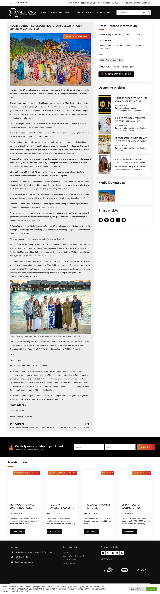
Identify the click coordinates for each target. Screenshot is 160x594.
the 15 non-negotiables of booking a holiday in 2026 (78, 2)
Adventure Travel (128, 130)
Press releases (130, 108)
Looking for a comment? (61, 12)
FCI (122, 150)
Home (43, 12)
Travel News (104, 48)
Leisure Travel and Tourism (110, 45)
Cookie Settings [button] (137, 589)
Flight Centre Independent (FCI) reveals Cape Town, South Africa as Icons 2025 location (130, 101)
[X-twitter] (108, 553)
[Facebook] (103, 553)
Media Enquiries (104, 12)
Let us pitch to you (84, 12)
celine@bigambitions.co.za (21, 416)
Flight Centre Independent (111, 60)
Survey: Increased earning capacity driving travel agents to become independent (131, 162)
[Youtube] (112, 553)
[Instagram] (122, 553)
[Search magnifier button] (148, 12)
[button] (76, 36)
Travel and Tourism (133, 45)
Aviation (141, 167)
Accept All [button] (151, 589)
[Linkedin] (117, 553)
